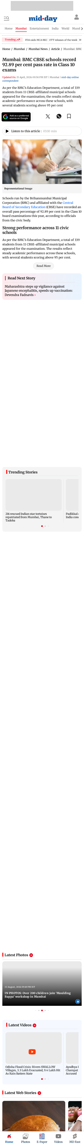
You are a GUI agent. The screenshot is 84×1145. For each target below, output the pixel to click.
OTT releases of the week (63, 39)
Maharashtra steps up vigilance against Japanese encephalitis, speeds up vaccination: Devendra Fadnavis (39, 290)
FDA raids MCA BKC (36, 39)
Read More (44, 266)
